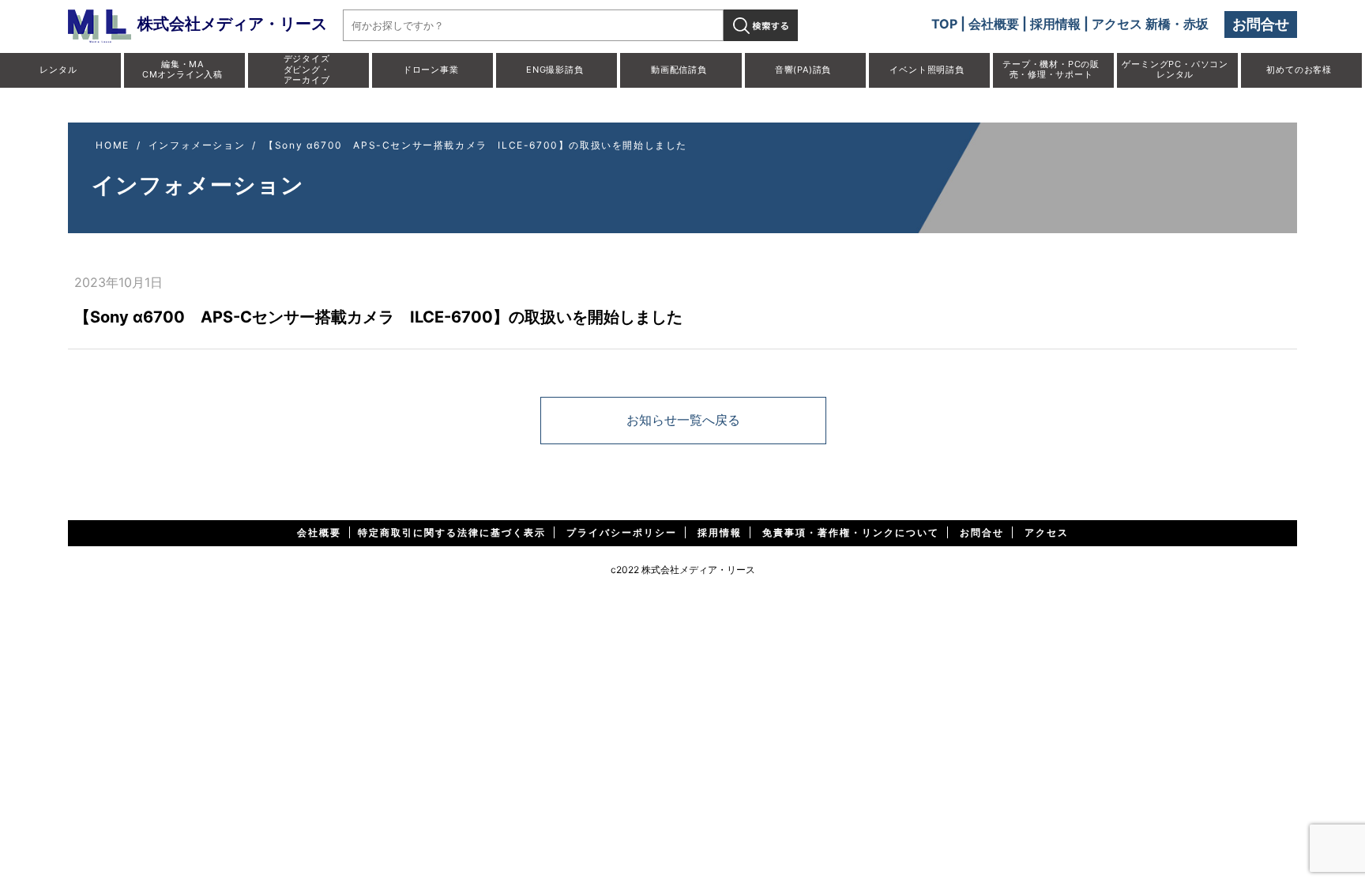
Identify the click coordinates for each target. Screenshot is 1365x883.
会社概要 (993, 24)
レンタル (58, 69)
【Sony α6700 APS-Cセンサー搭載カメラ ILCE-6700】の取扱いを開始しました (475, 145)
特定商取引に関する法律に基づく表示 (452, 532)
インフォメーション (197, 145)
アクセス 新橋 (1131, 24)
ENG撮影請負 (555, 69)
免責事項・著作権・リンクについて (850, 532)
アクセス (1047, 532)
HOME (112, 145)
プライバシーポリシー (621, 532)
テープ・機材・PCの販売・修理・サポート (1051, 69)
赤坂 (1196, 24)
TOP (944, 24)
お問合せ (1260, 24)
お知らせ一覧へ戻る (683, 420)
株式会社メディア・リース (232, 23)
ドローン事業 (431, 69)
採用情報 (1055, 24)
